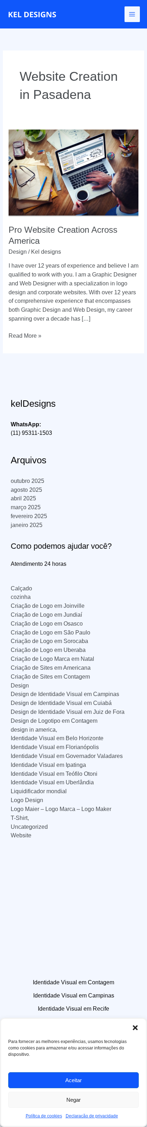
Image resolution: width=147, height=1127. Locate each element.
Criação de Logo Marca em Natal (52, 659)
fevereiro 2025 (29, 516)
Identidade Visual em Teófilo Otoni (54, 774)
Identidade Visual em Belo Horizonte (57, 738)
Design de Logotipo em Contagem (54, 721)
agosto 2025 (26, 490)
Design (18, 252)
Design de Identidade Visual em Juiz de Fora (68, 712)
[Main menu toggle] (132, 14)
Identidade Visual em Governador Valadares (67, 756)
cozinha (21, 597)
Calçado (21, 588)
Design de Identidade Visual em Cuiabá (61, 703)
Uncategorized (29, 827)
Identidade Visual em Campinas (73, 995)
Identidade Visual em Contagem (73, 982)
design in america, (34, 730)
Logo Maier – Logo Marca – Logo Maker (61, 809)
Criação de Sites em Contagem (50, 677)
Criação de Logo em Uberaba (48, 650)
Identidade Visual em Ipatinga (48, 765)
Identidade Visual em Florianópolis (55, 747)
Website (21, 835)
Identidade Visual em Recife (73, 1009)
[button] (135, 1027)
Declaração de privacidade (92, 1115)
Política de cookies (44, 1115)
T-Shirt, (20, 818)
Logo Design (27, 800)
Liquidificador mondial (39, 791)
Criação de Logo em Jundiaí (46, 615)
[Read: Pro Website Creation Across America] (73, 172)
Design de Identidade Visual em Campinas (65, 694)
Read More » (25, 336)
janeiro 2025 (26, 525)
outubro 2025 (27, 481)
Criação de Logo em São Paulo (50, 633)
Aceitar (73, 1080)
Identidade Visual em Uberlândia (52, 782)
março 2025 (26, 507)
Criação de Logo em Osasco (47, 624)
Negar (73, 1100)
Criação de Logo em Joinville (48, 606)
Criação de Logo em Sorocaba (49, 641)
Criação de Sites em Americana (51, 668)
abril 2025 (23, 498)
